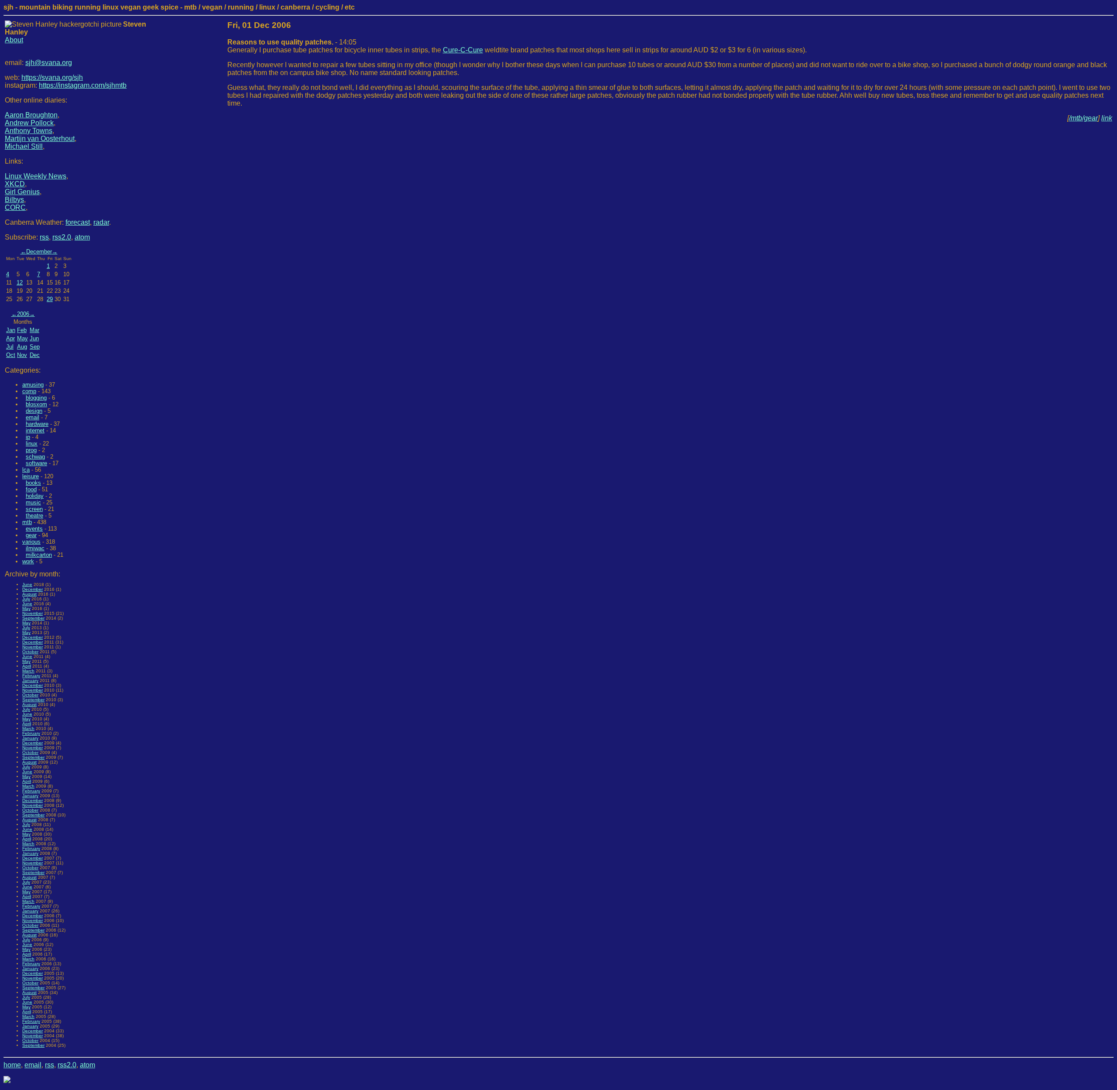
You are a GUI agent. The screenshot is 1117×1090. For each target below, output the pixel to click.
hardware (37, 424)
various (31, 541)
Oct (10, 355)
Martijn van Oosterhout (40, 138)
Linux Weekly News (35, 176)
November (32, 613)
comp (29, 391)
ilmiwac (35, 548)
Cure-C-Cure (463, 50)
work (28, 561)
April (26, 666)
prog (31, 450)
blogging (36, 397)
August (29, 594)
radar (101, 222)
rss (44, 237)
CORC (15, 207)
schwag (35, 456)
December (39, 251)
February (31, 675)
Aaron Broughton (31, 115)
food (31, 489)
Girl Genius (22, 191)
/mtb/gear (1083, 118)
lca (26, 469)
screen (34, 509)
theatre (34, 515)
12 (20, 282)
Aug (22, 346)
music (33, 502)
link (1106, 118)
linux (32, 443)
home (12, 1065)
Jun (34, 338)
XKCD (15, 184)
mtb (27, 522)
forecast (77, 222)
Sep (35, 346)
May (22, 338)
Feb (22, 330)
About (14, 40)
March (28, 670)
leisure (30, 476)
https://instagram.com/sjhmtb (83, 85)
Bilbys (14, 199)
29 (50, 299)
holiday (35, 496)
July (26, 598)
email (32, 417)
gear (31, 535)
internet (35, 430)
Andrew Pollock (29, 123)
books (33, 483)
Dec (35, 355)
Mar (34, 330)
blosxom (36, 404)
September (33, 618)
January (30, 680)
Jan (10, 330)
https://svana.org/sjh (52, 77)
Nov (22, 355)
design (34, 411)
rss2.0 (61, 237)
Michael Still (24, 146)
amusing (33, 384)
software (36, 463)
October (30, 651)
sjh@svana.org (48, 62)
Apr (10, 338)
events (34, 528)
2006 (23, 314)
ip (28, 437)
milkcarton (39, 555)
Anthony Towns (28, 130)
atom (82, 237)
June (27, 584)
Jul (10, 346)
